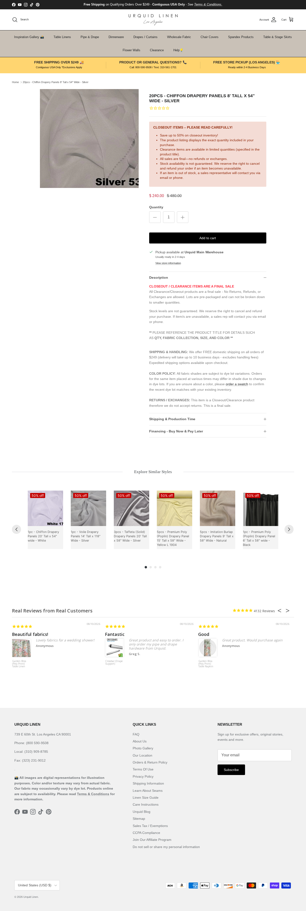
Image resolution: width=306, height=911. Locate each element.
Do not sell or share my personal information (166, 847)
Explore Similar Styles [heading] (153, 472)
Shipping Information (148, 783)
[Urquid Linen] (153, 19)
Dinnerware (116, 37)
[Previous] (16, 529)
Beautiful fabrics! (30, 634)
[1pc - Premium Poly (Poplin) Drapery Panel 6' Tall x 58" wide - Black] (260, 508)
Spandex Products (241, 37)
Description (158, 277)
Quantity (156, 207)
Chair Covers (210, 37)
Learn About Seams (148, 790)
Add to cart (207, 238)
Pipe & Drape (90, 37)
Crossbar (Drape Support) (114, 662)
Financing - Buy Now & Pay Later (176, 431)
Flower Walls (131, 50)
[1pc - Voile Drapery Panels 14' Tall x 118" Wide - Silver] (88, 508)
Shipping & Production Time (172, 419)
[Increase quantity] (182, 217)
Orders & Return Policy (150, 762)
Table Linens (62, 37)
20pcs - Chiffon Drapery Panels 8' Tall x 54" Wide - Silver (55, 82)
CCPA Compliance (146, 833)
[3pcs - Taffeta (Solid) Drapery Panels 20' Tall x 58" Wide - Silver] (131, 508)
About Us (140, 741)
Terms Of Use (143, 769)
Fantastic (115, 634)
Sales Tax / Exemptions (150, 826)
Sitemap (139, 818)
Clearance (157, 50)
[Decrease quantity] (155, 217)
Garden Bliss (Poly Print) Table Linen (19, 664)
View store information (168, 263)
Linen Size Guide (145, 797)
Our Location (142, 755)
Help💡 (178, 50)
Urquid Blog (141, 812)
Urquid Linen (30, 896)
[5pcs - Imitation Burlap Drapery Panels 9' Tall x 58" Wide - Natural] (217, 508)
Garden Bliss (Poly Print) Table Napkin (205, 664)
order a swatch (237, 384)
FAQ (136, 734)
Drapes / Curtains (145, 37)
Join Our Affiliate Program (152, 840)
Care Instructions (145, 804)
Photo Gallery (143, 748)
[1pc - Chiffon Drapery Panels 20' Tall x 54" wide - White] (45, 508)
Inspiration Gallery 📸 (29, 37)
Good (203, 634)
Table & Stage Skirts (277, 37)
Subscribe (231, 770)
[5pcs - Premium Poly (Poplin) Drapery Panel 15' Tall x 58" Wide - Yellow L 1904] (174, 508)
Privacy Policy (143, 776)
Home (15, 82)
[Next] (289, 529)
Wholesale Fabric (179, 37)
